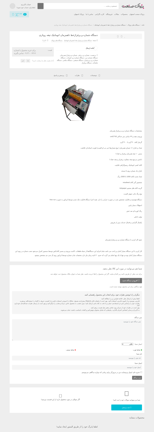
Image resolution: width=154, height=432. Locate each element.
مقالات (116, 14)
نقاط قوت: (136, 350)
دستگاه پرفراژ (87, 63)
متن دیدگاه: (138, 317)
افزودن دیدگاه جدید (130, 281)
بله (28, 61)
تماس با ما (89, 14)
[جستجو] (41, 6)
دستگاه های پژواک (134, 25)
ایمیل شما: (138, 363)
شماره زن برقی (83, 55)
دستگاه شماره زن (91, 58)
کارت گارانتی (99, 14)
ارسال (121, 36)
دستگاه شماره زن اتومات (75, 58)
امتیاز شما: (138, 344)
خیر (23, 61)
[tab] (95, 75)
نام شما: (139, 354)
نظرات (77, 75)
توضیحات (93, 75)
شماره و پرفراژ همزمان (68, 55)
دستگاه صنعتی (78, 60)
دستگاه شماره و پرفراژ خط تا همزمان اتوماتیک (110, 25)
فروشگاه (109, 14)
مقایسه (117, 36)
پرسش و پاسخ (59, 75)
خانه (143, 25)
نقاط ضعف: (70, 350)
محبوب (125, 36)
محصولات (124, 14)
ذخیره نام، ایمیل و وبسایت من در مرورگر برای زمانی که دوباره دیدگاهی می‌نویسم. (110, 372)
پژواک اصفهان (79, 14)
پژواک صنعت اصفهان (136, 14)
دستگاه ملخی (67, 60)
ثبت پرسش (126, 407)
